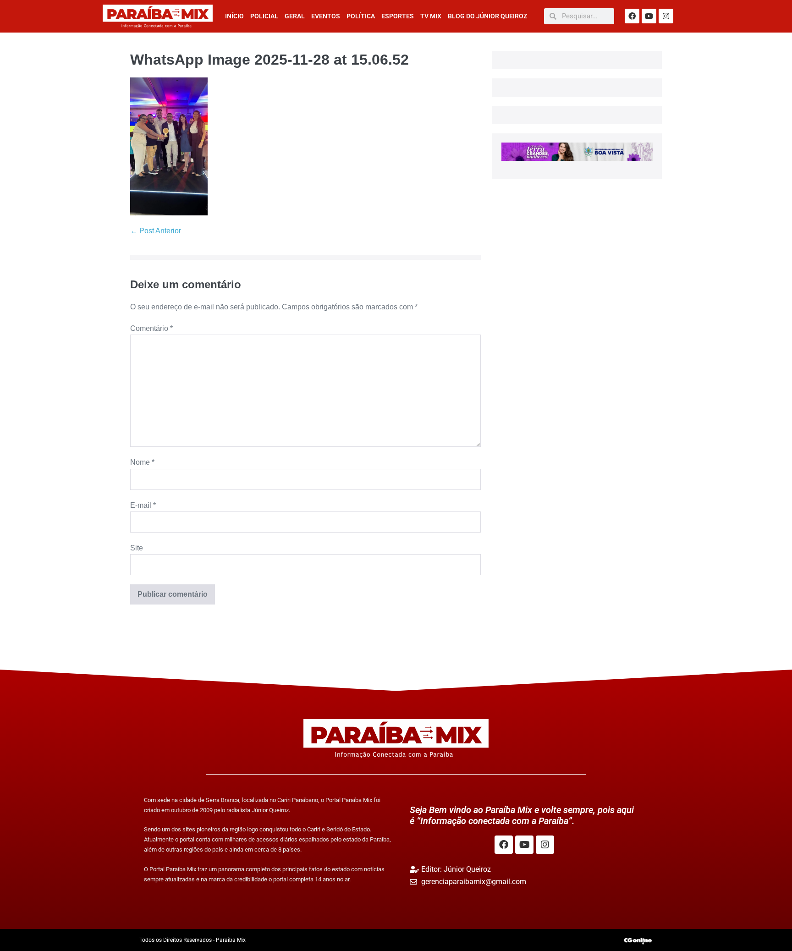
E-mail (143, 505)
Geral (295, 16)
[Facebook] (632, 16)
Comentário (151, 328)
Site (136, 548)
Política (360, 16)
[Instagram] (666, 16)
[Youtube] (649, 16)
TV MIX (430, 16)
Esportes (397, 16)
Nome (142, 462)
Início (234, 16)
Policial (264, 16)
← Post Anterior (155, 231)
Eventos (325, 16)
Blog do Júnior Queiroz (487, 16)
